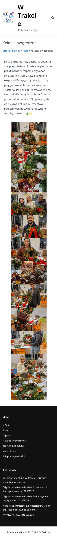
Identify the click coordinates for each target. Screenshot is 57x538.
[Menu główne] (51, 17)
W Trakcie (26, 15)
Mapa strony (9, 451)
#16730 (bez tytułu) (13, 445)
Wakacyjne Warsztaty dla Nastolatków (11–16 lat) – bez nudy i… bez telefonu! (27, 507)
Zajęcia (6, 435)
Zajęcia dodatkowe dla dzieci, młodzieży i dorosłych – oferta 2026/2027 (25, 489)
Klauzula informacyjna (14, 440)
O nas (6, 424)
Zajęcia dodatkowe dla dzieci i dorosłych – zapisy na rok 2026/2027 (25, 498)
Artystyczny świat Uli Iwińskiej (18, 515)
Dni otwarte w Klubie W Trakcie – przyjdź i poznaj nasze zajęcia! (25, 480)
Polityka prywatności (14, 456)
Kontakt (7, 430)
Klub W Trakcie (42, 532)
